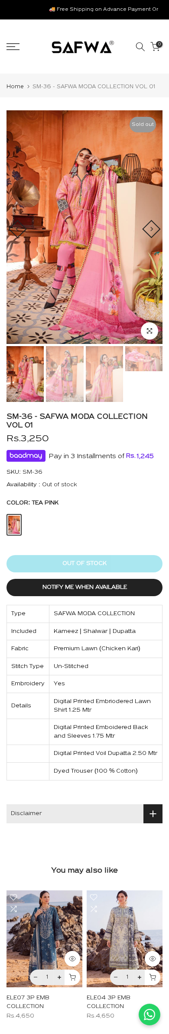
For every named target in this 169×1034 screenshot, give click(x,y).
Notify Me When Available (84, 587)
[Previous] (17, 229)
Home (15, 87)
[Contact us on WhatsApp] (149, 1014)
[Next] (151, 229)
